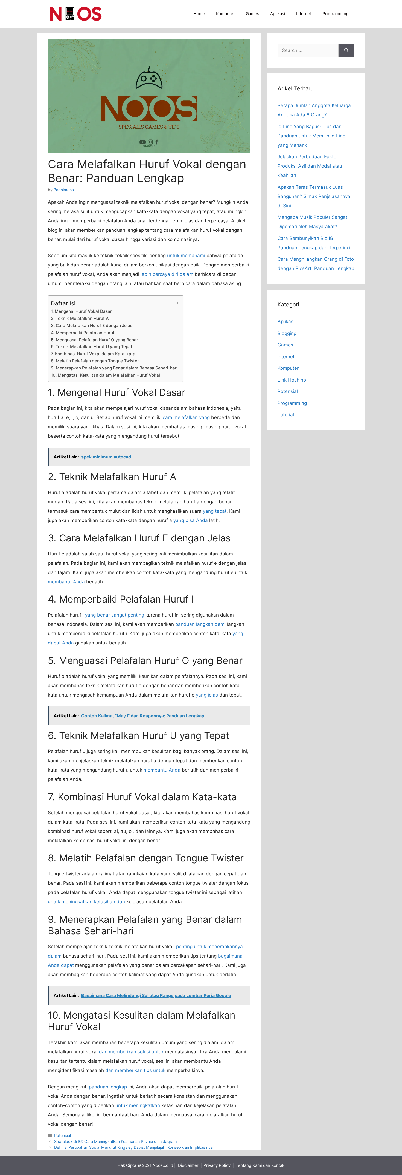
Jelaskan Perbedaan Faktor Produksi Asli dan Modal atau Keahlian (310, 166)
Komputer (225, 13)
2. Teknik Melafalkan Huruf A (80, 318)
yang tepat (214, 511)
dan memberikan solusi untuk (131, 1051)
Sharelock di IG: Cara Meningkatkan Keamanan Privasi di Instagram (115, 1141)
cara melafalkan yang (186, 417)
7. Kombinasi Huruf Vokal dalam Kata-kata (93, 353)
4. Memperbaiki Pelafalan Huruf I (84, 332)
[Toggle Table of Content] (171, 303)
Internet (303, 13)
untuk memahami (186, 255)
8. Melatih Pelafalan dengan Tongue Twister (95, 360)
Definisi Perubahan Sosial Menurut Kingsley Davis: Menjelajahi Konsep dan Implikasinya (133, 1147)
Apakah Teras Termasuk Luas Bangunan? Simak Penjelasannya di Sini (314, 196)
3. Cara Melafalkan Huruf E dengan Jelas (91, 325)
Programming (335, 13)
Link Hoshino (292, 380)
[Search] (346, 50)
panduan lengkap (108, 1087)
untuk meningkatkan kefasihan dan (86, 901)
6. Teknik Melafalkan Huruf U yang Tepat (91, 346)
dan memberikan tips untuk (135, 1070)
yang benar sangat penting (114, 615)
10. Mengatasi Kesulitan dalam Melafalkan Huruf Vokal (105, 375)
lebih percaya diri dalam (167, 274)
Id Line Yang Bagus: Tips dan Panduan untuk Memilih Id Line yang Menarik (311, 136)
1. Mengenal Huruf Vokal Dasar (81, 311)
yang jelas (207, 695)
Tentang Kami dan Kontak (259, 1165)
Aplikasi (277, 13)
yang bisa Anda (190, 520)
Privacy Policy (217, 1165)
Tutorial (286, 414)
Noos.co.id (163, 1165)
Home (199, 13)
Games (252, 13)
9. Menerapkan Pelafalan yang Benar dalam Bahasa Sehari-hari (114, 368)
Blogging (287, 333)
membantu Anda (66, 581)
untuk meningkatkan (137, 1105)
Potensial (62, 1135)
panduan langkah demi (200, 624)
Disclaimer (188, 1165)
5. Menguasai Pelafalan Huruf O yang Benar (94, 339)
